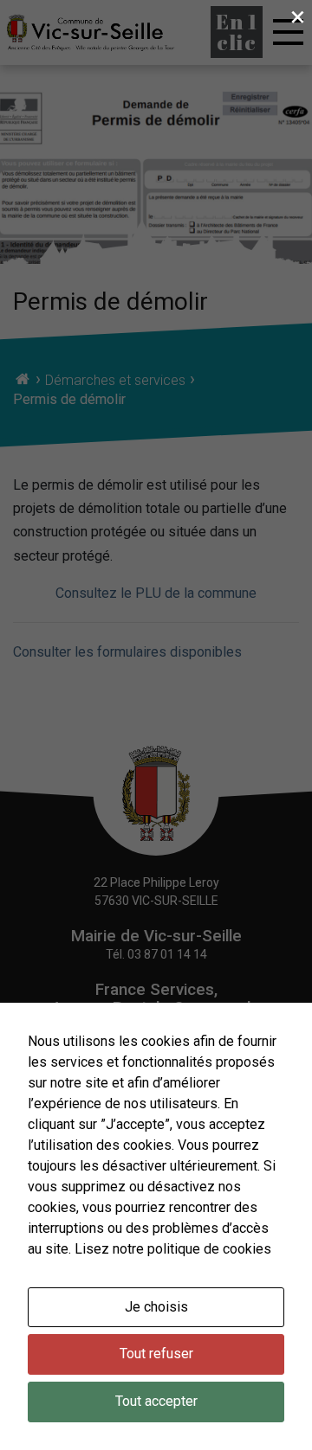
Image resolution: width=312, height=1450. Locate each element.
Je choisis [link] (156, 1307)
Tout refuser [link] (156, 1353)
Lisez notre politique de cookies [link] (173, 1249)
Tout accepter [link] (156, 1401)
